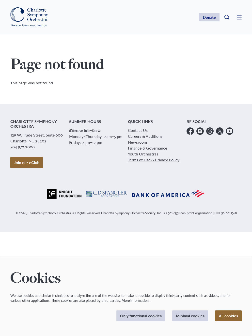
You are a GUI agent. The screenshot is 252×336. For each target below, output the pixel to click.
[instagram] (200, 131)
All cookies (228, 315)
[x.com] (219, 131)
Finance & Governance (147, 148)
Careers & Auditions (145, 136)
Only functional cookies (141, 315)
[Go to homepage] (29, 17)
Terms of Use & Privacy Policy (153, 159)
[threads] (210, 131)
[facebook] (190, 131)
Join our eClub (26, 162)
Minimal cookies (190, 315)
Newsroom (137, 142)
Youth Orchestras (143, 154)
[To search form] (226, 17)
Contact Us (138, 130)
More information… (136, 300)
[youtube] (229, 131)
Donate (209, 17)
